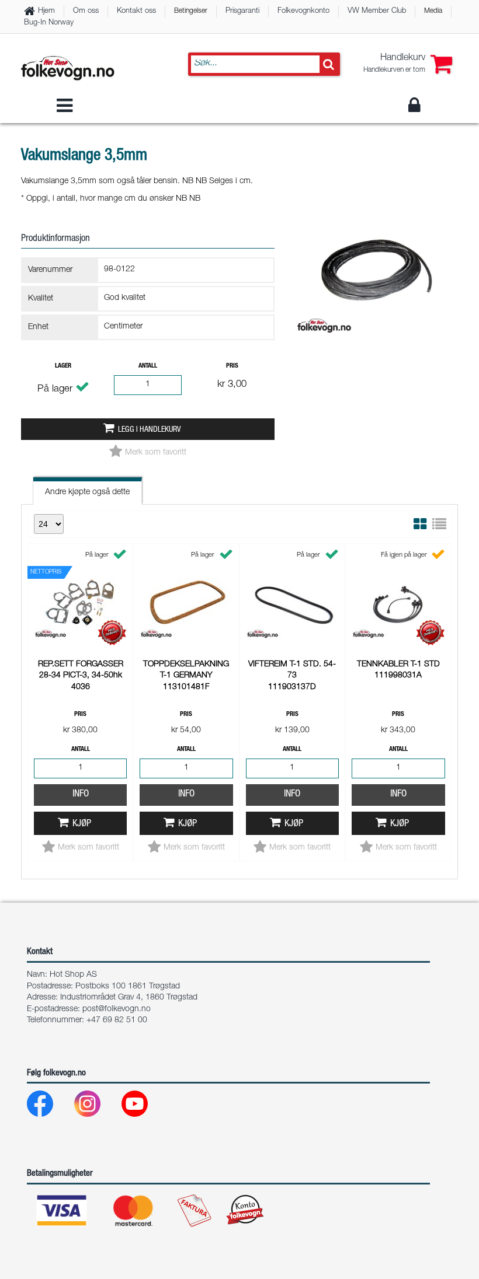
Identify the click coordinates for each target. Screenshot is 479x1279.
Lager (63, 366)
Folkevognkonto (303, 11)
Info (80, 794)
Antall (147, 366)
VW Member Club (377, 11)
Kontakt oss (136, 11)
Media (433, 11)
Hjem (46, 11)
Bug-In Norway (49, 23)
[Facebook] (49, 1107)
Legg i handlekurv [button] (149, 430)
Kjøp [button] (81, 824)
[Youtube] (144, 1107)
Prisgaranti (242, 11)
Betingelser (190, 11)
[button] (407, 64)
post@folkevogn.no (116, 1009)
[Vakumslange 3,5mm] (376, 345)
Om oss (86, 11)
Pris (232, 366)
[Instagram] (96, 1107)
